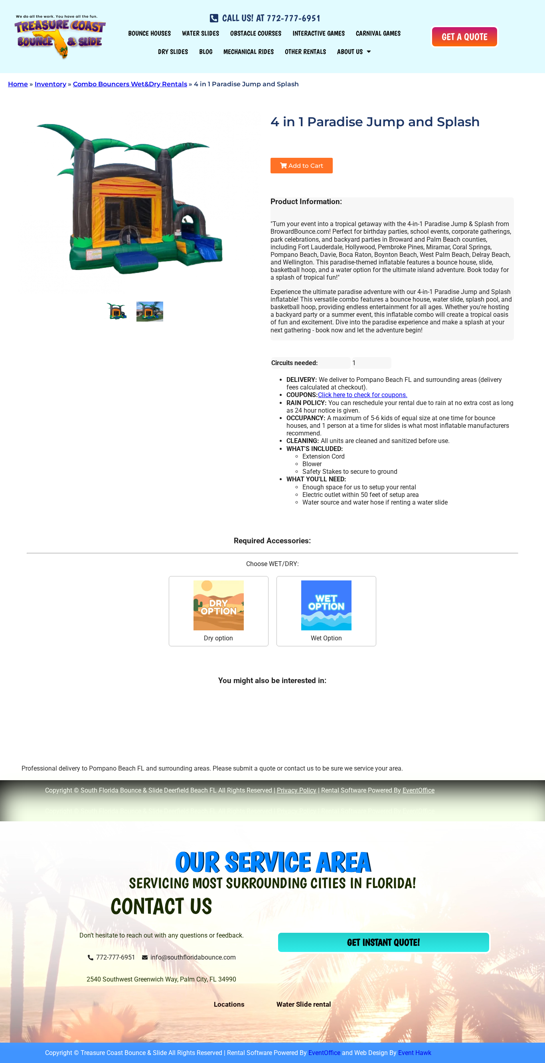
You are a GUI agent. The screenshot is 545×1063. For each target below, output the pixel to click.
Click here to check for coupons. (362, 395)
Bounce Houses (149, 33)
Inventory (50, 84)
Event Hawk (414, 1053)
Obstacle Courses (255, 33)
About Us (350, 52)
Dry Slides (173, 52)
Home (18, 84)
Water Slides (200, 33)
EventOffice (418, 790)
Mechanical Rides (248, 52)
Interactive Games (318, 33)
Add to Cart (305, 165)
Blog (205, 52)
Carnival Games (378, 33)
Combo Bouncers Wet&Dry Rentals (130, 84)
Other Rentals (305, 52)
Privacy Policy (296, 790)
